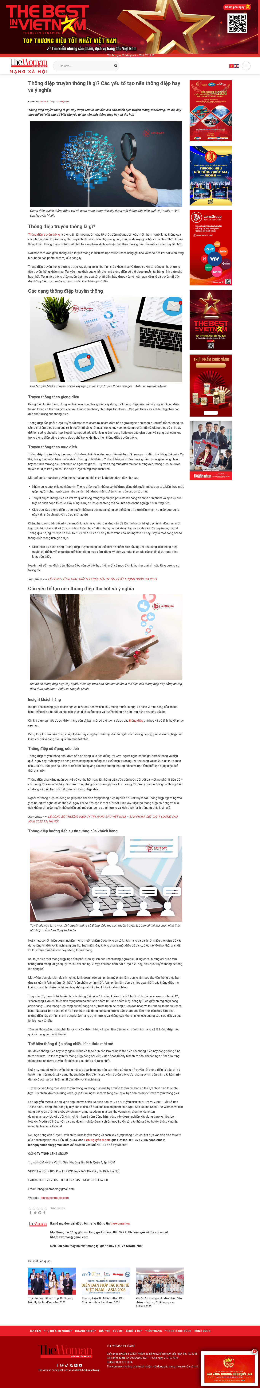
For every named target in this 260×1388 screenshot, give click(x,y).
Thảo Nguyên (62, 101)
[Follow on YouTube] (80, 1365)
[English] (236, 65)
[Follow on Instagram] (61, 1365)
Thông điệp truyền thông (44, 234)
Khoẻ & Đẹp (134, 1330)
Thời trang (153, 1330)
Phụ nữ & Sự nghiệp (58, 1330)
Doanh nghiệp (85, 1330)
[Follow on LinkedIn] (75, 1365)
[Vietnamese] (231, 65)
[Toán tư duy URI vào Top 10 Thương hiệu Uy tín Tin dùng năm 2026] (52, 1281)
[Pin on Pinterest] (39, 1213)
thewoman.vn (120, 1223)
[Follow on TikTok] (66, 1365)
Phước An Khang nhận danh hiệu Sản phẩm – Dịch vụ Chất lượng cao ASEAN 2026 (159, 1302)
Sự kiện (35, 1330)
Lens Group (93, 1370)
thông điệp (136, 720)
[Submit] (115, 66)
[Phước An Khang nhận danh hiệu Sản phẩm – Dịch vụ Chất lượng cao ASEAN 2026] (160, 1281)
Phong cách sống (178, 1330)
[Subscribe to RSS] (71, 1365)
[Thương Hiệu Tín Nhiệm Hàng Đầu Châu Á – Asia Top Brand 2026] (106, 1281)
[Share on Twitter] (35, 1213)
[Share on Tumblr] (44, 1213)
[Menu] (246, 66)
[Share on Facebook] (30, 1213)
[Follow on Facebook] (57, 1365)
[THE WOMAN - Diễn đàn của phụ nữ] (28, 66)
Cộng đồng (202, 1330)
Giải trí (104, 1330)
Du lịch (117, 1330)
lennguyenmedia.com (55, 1198)
